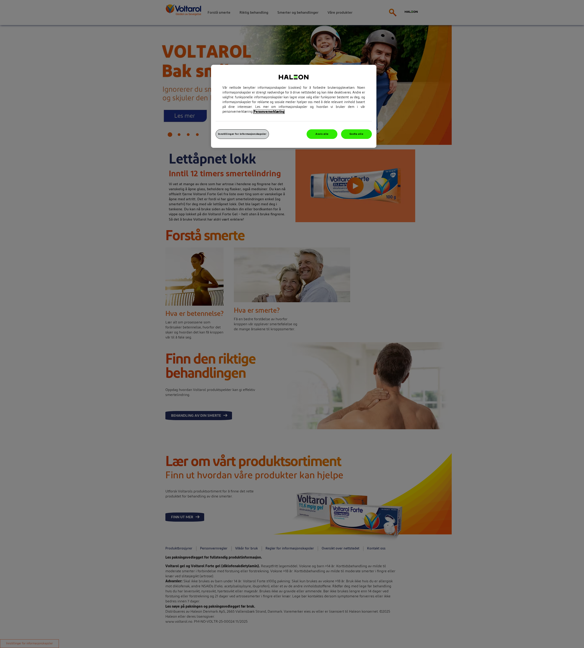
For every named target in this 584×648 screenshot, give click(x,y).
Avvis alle (321, 134)
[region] (293, 106)
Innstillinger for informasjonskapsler (242, 134)
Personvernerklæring (269, 111)
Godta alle (356, 134)
